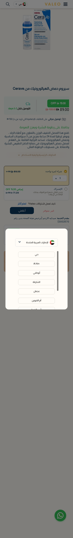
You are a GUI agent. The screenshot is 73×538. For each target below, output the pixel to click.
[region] (36, 280)
